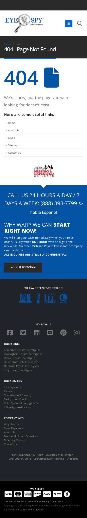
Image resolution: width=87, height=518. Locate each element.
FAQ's (11, 138)
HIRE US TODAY (25, 267)
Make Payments (13, 428)
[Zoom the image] (43, 167)
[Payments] (37, 492)
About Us (13, 130)
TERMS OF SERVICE (15, 501)
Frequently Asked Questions (21, 436)
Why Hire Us (11, 424)
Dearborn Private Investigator (21, 362)
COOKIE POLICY (59, 501)
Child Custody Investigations (21, 403)
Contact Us (14, 152)
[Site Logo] (24, 23)
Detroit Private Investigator (20, 358)
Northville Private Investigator (21, 366)
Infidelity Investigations (18, 407)
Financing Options (15, 440)
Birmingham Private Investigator (23, 354)
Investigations (12, 387)
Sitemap (13, 145)
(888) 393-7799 (58, 203)
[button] (68, 23)
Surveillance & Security (18, 395)
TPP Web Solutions (33, 509)
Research (10, 391)
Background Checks (16, 399)
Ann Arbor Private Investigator (22, 350)
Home (11, 123)
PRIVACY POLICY (37, 501)
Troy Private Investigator (18, 370)
